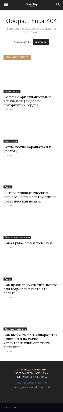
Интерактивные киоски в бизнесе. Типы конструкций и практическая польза (30, 196)
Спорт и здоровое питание (17, 237)
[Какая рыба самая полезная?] (31, 225)
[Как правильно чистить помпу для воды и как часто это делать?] (31, 266)
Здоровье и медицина (15, 329)
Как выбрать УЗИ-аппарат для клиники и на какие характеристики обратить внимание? (30, 340)
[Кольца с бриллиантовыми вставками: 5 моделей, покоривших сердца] (31, 79)
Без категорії (11, 141)
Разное (8, 187)
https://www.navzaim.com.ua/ (31, 387)
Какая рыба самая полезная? (29, 242)
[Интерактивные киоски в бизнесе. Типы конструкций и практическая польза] (31, 174)
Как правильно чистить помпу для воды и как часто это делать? (30, 288)
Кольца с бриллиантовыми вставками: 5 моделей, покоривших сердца (27, 100)
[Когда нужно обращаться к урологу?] (31, 128)
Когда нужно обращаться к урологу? (27, 148)
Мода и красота (12, 91)
